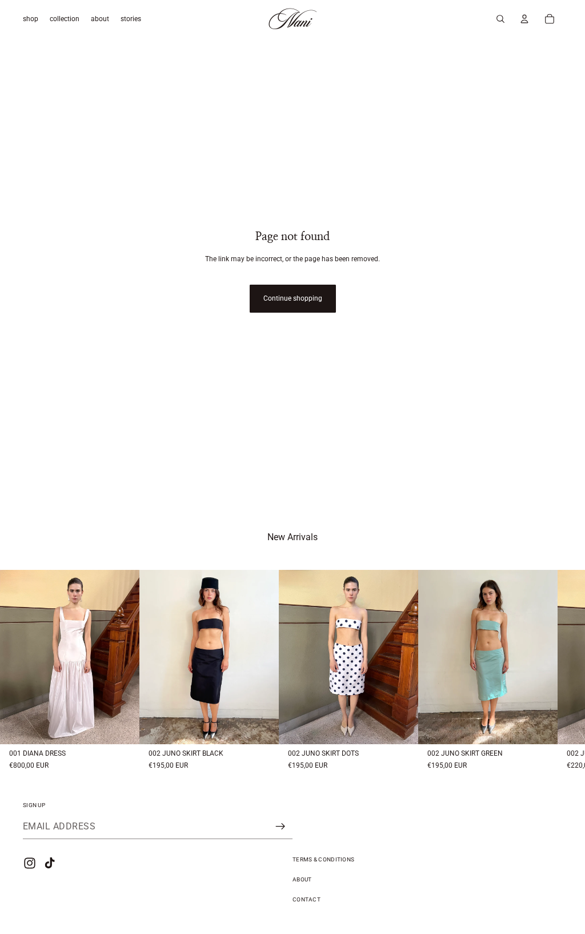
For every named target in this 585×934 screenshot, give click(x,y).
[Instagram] (30, 863)
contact (306, 899)
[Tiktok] (50, 863)
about (302, 879)
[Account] (524, 18)
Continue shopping (292, 298)
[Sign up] (280, 827)
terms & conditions (323, 859)
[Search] (500, 18)
